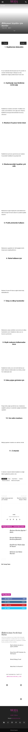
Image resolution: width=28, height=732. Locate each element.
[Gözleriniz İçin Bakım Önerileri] (5, 553)
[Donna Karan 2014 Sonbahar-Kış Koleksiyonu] (5, 654)
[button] (2, 2)
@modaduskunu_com (14, 676)
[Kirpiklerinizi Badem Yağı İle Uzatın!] (5, 546)
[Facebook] (2, 36)
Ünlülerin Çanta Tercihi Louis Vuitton (11, 634)
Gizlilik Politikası (14, 715)
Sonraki (22, 43)
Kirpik (9, 478)
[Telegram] (16, 36)
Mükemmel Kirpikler (15, 480)
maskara (21, 478)
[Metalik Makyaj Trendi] (5, 661)
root (14, 514)
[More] (20, 36)
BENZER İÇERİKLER (7, 526)
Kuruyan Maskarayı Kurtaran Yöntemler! (16, 538)
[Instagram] (11, 519)
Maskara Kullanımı (6, 480)
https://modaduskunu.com (14, 516)
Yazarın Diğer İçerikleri (19, 526)
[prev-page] (2, 559)
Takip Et (23, 601)
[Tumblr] (17, 519)
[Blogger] (3, 722)
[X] (6, 36)
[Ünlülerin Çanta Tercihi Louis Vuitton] (14, 622)
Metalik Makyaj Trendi (15, 659)
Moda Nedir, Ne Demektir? (16, 666)
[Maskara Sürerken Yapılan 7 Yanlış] (5, 532)
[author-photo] (14, 512)
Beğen (24, 598)
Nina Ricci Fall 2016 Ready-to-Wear (22, 498)
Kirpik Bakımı (14, 478)
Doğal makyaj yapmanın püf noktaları (7, 498)
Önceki (5, 43)
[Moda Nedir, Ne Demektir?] (5, 668)
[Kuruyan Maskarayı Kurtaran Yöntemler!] (5, 539)
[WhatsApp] (13, 36)
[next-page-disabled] (5, 559)
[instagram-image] (7, 685)
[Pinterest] (9, 36)
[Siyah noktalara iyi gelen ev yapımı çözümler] (5, 647)
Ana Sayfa (3, 5)
